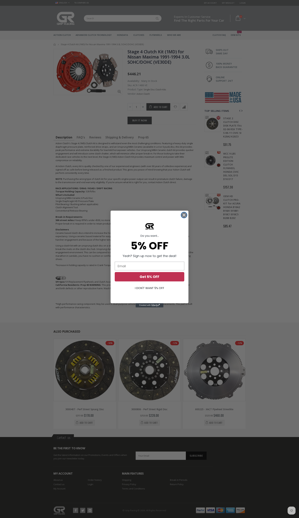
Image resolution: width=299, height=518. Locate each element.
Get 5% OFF (149, 276)
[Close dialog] (184, 215)
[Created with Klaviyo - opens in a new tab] (149, 305)
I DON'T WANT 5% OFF (149, 288)
